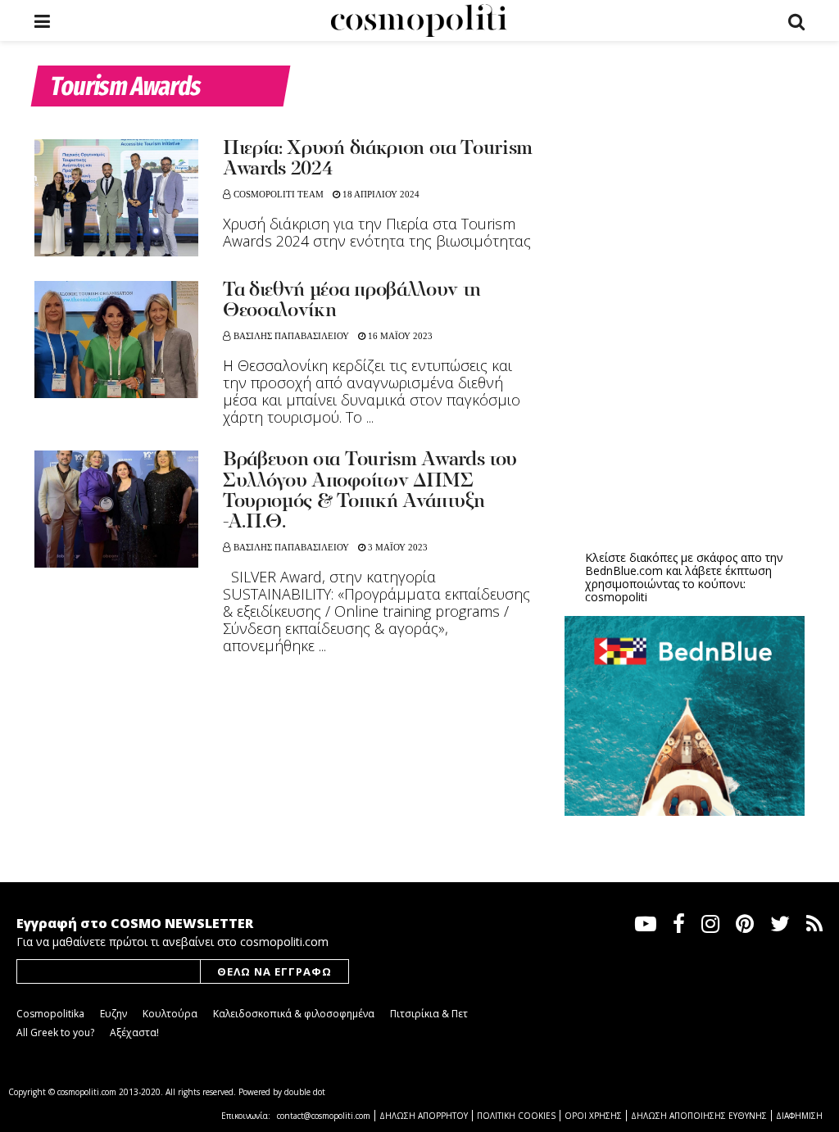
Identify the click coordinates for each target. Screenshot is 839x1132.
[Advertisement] (687, 410)
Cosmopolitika (50, 1014)
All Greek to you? (55, 1032)
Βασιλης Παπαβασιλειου (291, 336)
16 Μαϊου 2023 (399, 336)
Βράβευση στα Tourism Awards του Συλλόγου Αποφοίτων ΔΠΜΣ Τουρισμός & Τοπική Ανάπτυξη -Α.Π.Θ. (370, 491)
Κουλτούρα (170, 1014)
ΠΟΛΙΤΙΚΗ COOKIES (516, 1115)
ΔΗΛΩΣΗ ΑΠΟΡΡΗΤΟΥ (423, 1115)
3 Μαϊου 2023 (396, 547)
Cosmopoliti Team (279, 194)
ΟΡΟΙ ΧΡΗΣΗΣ (593, 1115)
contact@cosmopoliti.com (323, 1115)
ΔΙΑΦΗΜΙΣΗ (799, 1115)
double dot (304, 1092)
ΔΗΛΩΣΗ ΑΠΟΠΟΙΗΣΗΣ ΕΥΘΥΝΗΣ (699, 1115)
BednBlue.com (624, 570)
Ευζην (113, 1014)
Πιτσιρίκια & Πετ (429, 1014)
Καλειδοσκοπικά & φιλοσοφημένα (293, 1014)
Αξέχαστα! (134, 1032)
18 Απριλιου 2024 (380, 194)
